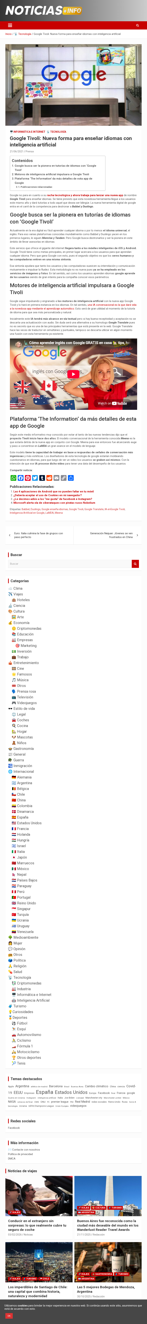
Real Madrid (82, 1101)
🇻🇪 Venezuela (23, 932)
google (131, 1093)
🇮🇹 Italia (18, 851)
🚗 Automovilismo (26, 1035)
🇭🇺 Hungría (20, 840)
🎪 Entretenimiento (23, 663)
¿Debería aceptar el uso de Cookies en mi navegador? (47, 495)
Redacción (99, 1234)
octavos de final (25, 1102)
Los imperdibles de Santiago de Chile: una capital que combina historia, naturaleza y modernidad (37, 1291)
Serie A (132, 1102)
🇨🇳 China (19, 800)
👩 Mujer (15, 943)
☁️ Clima (15, 588)
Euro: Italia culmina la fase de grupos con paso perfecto (38, 535)
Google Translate (94, 509)
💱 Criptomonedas (26, 983)
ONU (43, 1101)
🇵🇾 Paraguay (21, 886)
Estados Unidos (71, 1092)
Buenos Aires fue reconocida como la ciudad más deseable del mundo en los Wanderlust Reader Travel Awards (107, 1225)
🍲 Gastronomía (21, 748)
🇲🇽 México (20, 869)
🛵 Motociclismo (25, 1052)
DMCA (11, 1158)
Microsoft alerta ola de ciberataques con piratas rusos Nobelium (54, 502)
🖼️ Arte (18, 617)
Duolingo (36, 509)
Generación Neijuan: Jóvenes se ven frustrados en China (111, 535)
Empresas (29, 1093)
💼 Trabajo (20, 657)
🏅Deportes (17, 1017)
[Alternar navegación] (10, 25)
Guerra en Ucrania (16, 1098)
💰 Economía (18, 623)
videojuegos (78, 1105)
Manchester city (94, 1097)
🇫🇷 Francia (20, 829)
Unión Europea (61, 1106)
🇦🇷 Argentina (22, 783)
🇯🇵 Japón (19, 857)
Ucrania (23, 1106)
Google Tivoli (76, 509)
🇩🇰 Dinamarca (23, 811)
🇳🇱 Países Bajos (24, 880)
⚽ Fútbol (19, 1023)
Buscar (135, 564)
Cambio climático (96, 1086)
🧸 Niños (19, 743)
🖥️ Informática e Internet (27, 131)
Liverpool (80, 1098)
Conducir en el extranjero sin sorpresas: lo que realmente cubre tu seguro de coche (37, 1225)
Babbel (26, 509)
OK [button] (9, 1316)
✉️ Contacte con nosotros (24, 1149)
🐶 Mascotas (22, 737)
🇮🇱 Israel (19, 846)
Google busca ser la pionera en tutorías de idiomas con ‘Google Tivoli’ (55, 168)
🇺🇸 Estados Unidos (27, 823)
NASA (12, 1101)
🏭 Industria (21, 989)
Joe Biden (69, 1098)
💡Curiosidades (20, 1012)
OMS (36, 1102)
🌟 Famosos (22, 674)
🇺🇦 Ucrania (20, 920)
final (113, 1093)
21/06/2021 (16, 151)
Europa (92, 1093)
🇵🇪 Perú (18, 892)
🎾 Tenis (18, 1063)
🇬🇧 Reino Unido (24, 903)
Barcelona (56, 1086)
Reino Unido (114, 1102)
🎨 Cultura (16, 611)
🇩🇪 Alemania (22, 777)
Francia (121, 1093)
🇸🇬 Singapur (21, 909)
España (44, 1092)
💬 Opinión (16, 949)
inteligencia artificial (47, 1098)
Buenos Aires (77, 1086)
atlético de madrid (39, 1086)
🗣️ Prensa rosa (24, 691)
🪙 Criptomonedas (26, 628)
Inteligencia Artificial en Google (27, 512)
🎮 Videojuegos (24, 703)
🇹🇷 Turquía (20, 914)
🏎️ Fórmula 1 (22, 1046)
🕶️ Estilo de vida (21, 708)
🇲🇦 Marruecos (23, 863)
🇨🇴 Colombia (22, 806)
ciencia (121, 1086)
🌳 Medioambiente (23, 937)
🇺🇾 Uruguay (20, 926)
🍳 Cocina (20, 726)
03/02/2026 (15, 1234)
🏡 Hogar (19, 731)
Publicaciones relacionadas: (37, 186)
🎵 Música (20, 680)
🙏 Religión (17, 966)
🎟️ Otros (19, 686)
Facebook (104, 1093)
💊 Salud (15, 972)
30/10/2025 (84, 1296)
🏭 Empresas (22, 640)
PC (48, 1102)
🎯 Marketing (26, 645)
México (126, 1098)
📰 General (16, 754)
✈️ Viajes (15, 594)
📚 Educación (23, 634)
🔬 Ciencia (16, 605)
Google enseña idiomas (55, 509)
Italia (60, 1097)
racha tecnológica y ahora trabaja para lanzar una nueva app (85, 195)
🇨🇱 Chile (18, 794)
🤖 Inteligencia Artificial (30, 1000)
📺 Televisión (22, 697)
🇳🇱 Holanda (21, 834)
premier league (59, 1101)
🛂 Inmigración (20, 766)
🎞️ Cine (18, 668)
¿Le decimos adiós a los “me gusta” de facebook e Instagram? (52, 499)
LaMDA (50, 512)
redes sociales (99, 1102)
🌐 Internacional (21, 771)
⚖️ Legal (19, 714)
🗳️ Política (17, 960)
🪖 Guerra (16, 760)
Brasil (66, 1086)
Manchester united (112, 1098)
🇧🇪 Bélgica (20, 789)
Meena (59, 512)
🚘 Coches (20, 720)
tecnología (13, 1106)
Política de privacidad (20, 1154)
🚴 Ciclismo (21, 1040)
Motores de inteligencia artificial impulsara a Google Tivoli (52, 174)
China (113, 1086)
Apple (11, 1086)
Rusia (124, 1102)
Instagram (31, 1098)
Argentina (22, 1086)
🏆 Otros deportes (26, 1057)
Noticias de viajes (22, 1171)
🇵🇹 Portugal (21, 897)
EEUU (18, 1092)
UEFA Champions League (41, 1106)
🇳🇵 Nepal (19, 874)
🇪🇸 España (20, 817)
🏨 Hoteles (21, 600)
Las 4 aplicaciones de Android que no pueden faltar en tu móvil (53, 491)
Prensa (30, 151)
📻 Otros (15, 954)
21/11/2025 (84, 1234)
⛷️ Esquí (19, 1029)
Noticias (28, 1234)
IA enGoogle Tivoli (115, 509)
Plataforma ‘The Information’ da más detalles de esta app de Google (53, 181)
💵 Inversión (22, 651)
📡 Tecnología (56, 131)
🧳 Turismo (17, 1006)
